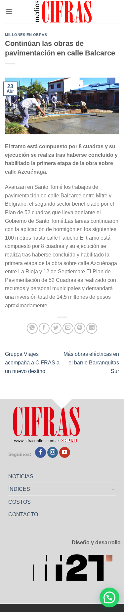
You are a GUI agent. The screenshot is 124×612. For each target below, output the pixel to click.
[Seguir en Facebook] (40, 452)
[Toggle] (113, 489)
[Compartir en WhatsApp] (32, 328)
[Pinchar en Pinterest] (79, 328)
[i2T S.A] (77, 569)
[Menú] (9, 11)
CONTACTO (23, 514)
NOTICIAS (20, 476)
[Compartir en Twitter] (56, 328)
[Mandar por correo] (67, 328)
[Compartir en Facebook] (44, 328)
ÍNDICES (19, 489)
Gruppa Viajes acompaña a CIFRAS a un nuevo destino (32, 362)
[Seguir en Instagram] (52, 452)
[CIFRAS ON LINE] (63, 11)
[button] (109, 597)
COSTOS (19, 502)
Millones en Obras (26, 35)
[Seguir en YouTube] (64, 452)
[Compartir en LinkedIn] (91, 328)
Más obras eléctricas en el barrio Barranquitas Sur (91, 362)
